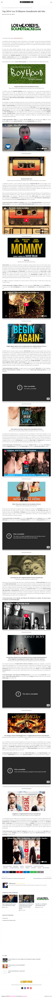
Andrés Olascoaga (7, 14)
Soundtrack (33, 867)
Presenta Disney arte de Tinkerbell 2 (16, 965)
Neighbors (27, 867)
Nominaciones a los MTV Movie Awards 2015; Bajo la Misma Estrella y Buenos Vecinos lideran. (26, 906)
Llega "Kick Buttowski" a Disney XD (16, 971)
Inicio (3, 7)
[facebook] (25, 988)
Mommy (22, 867)
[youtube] (31, 988)
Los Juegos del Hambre (14, 867)
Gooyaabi (25, 996)
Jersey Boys (5, 867)
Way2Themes (13, 996)
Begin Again (15, 866)
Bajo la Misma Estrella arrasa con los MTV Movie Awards (9, 904)
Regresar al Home (48, 996)
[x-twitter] (22, 988)
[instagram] (28, 988)
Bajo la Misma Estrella (9, 7)
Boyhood (22, 866)
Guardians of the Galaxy (38, 866)
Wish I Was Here (46, 867)
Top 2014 (39, 867)
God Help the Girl (28, 866)
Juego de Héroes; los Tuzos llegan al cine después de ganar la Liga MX (24, 959)
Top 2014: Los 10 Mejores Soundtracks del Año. (41, 904)
